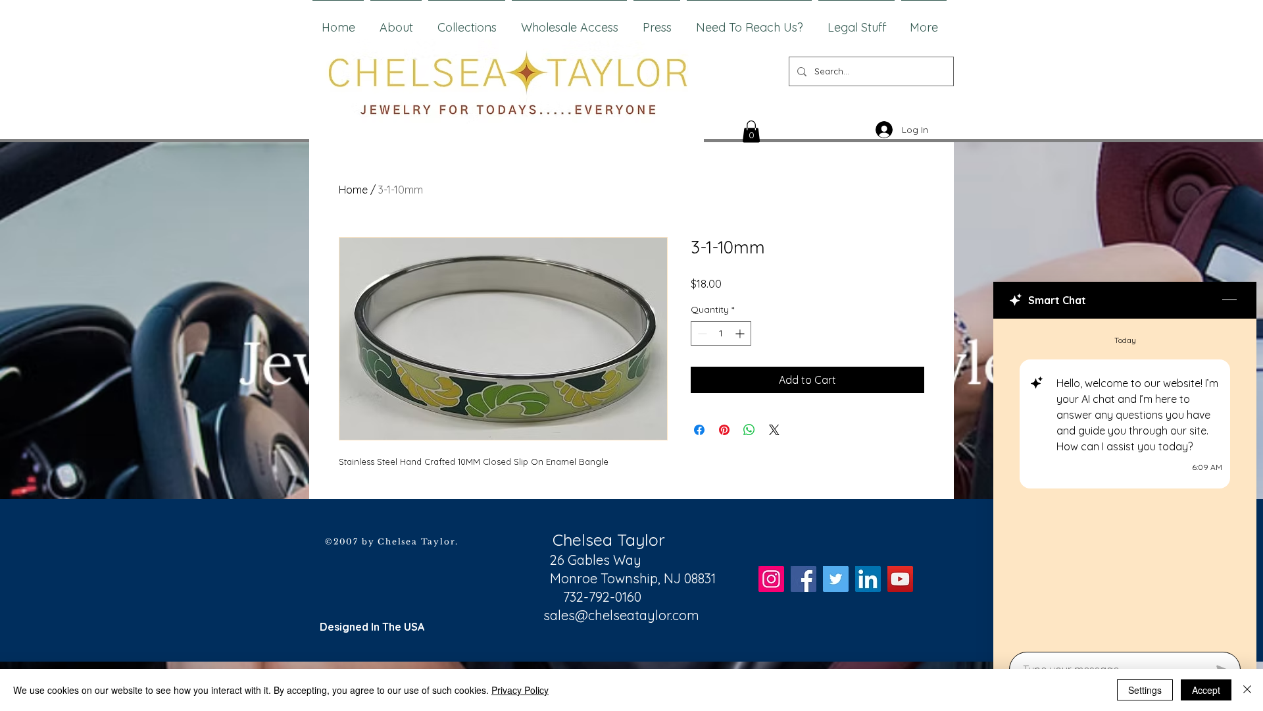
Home (353, 189)
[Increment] (741, 333)
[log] (1124, 481)
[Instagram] (771, 579)
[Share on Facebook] (699, 430)
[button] (751, 131)
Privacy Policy (520, 690)
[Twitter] (836, 579)
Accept (1206, 690)
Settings (1145, 690)
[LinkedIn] (868, 579)
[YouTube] (900, 579)
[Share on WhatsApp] (749, 430)
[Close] (1247, 689)
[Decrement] (701, 333)
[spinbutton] (721, 333)
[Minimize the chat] (1229, 300)
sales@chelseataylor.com (621, 615)
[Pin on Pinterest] (724, 430)
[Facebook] (803, 579)
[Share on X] (774, 430)
